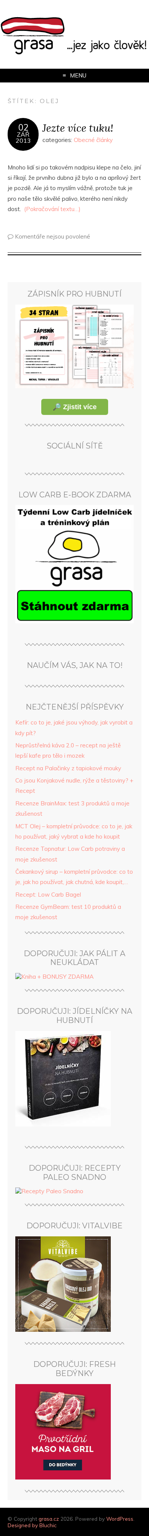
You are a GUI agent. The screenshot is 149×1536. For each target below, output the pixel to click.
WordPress (119, 1518)
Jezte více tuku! (77, 127)
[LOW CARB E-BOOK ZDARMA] (74, 621)
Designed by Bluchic (32, 1525)
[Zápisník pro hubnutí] (74, 386)
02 (23, 127)
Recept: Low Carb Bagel (48, 894)
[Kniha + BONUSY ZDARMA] (54, 976)
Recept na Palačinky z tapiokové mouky (68, 768)
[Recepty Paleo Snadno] (49, 1191)
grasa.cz (49, 1518)
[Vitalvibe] (63, 1329)
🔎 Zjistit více (75, 407)
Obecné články (93, 140)
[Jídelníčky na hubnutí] (63, 1124)
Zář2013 (23, 137)
